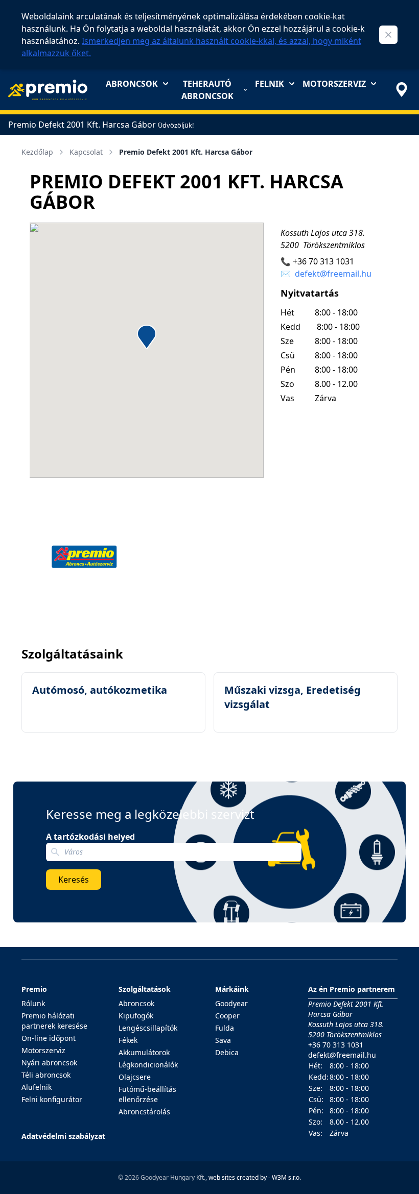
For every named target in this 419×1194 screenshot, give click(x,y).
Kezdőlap (37, 152)
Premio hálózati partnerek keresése (54, 1021)
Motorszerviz (334, 83)
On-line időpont (48, 1038)
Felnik (269, 83)
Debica (227, 1052)
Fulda (224, 1028)
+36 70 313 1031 (323, 261)
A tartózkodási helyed (90, 836)
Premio (34, 989)
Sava (223, 1040)
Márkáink (232, 989)
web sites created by (237, 1177)
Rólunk (33, 1003)
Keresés (73, 879)
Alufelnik (36, 1087)
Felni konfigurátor (51, 1099)
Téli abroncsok (46, 1075)
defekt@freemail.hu (333, 273)
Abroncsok (132, 83)
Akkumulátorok (144, 1052)
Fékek (128, 1040)
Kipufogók (136, 1015)
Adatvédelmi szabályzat (63, 1136)
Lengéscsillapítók (148, 1028)
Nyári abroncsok (49, 1062)
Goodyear (231, 1003)
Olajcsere (135, 1077)
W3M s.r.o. (286, 1177)
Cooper (227, 1015)
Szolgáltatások (145, 989)
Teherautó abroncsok (207, 90)
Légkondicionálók (148, 1064)
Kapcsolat (86, 152)
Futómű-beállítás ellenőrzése (147, 1094)
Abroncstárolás (144, 1111)
